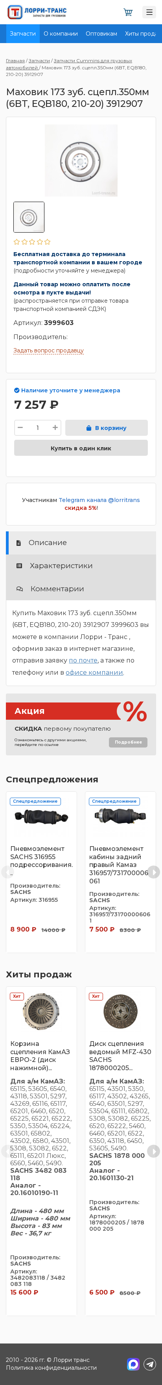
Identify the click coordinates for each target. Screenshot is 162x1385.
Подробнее (128, 742)
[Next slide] (153, 872)
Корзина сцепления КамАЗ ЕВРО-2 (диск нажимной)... (40, 1056)
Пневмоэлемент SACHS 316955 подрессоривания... (41, 861)
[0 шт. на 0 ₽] (128, 12)
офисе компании (94, 672)
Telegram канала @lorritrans (99, 500)
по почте (83, 660)
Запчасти (23, 33)
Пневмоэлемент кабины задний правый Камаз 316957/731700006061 (118, 865)
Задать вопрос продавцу (48, 350)
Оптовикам (101, 33)
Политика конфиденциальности (51, 1367)
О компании (61, 33)
